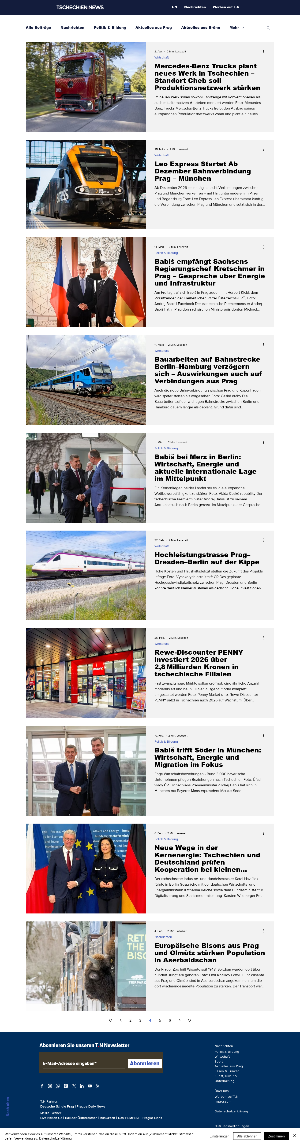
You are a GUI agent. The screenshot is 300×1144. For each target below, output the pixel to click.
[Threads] (65, 1086)
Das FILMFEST (129, 1118)
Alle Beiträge (38, 27)
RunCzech (108, 1118)
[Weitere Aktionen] (265, 51)
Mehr (234, 27)
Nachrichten (72, 27)
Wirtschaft (161, 57)
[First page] (110, 1020)
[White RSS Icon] (97, 1086)
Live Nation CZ (51, 1118)
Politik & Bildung (110, 27)
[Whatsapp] (57, 1086)
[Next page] (179, 1020)
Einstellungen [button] (219, 1136)
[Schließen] (294, 1136)
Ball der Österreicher (81, 1118)
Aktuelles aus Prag (153, 27)
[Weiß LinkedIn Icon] (81, 1086)
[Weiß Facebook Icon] (42, 1086)
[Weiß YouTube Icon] (89, 1086)
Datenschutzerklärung (55, 1138)
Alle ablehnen (247, 1136)
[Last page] (189, 1020)
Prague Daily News (91, 1106)
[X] (73, 1086)
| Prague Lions (151, 1118)
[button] (268, 28)
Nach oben (7, 1106)
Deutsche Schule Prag (57, 1106)
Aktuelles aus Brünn (200, 27)
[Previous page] (120, 1020)
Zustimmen (276, 1136)
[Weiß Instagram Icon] (49, 1086)
